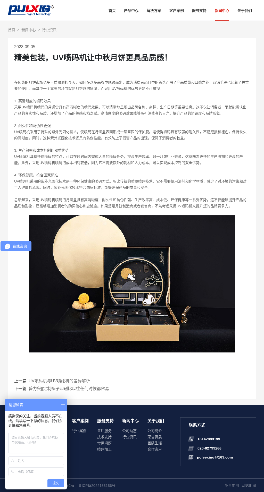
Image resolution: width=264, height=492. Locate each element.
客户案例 (176, 10)
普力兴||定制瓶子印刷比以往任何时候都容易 (69, 388)
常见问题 (104, 443)
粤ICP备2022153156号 (97, 486)
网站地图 (249, 486)
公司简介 (154, 431)
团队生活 (154, 443)
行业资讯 (49, 30)
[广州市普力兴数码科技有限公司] (31, 10)
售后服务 (104, 431)
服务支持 (199, 10)
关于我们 (244, 10)
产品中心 (131, 10)
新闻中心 (222, 10)
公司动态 (129, 431)
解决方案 (154, 10)
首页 (112, 10)
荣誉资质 (154, 437)
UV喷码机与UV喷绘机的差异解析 (59, 381)
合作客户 (154, 449)
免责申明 (232, 486)
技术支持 (104, 437)
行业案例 (79, 431)
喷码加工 (104, 449)
